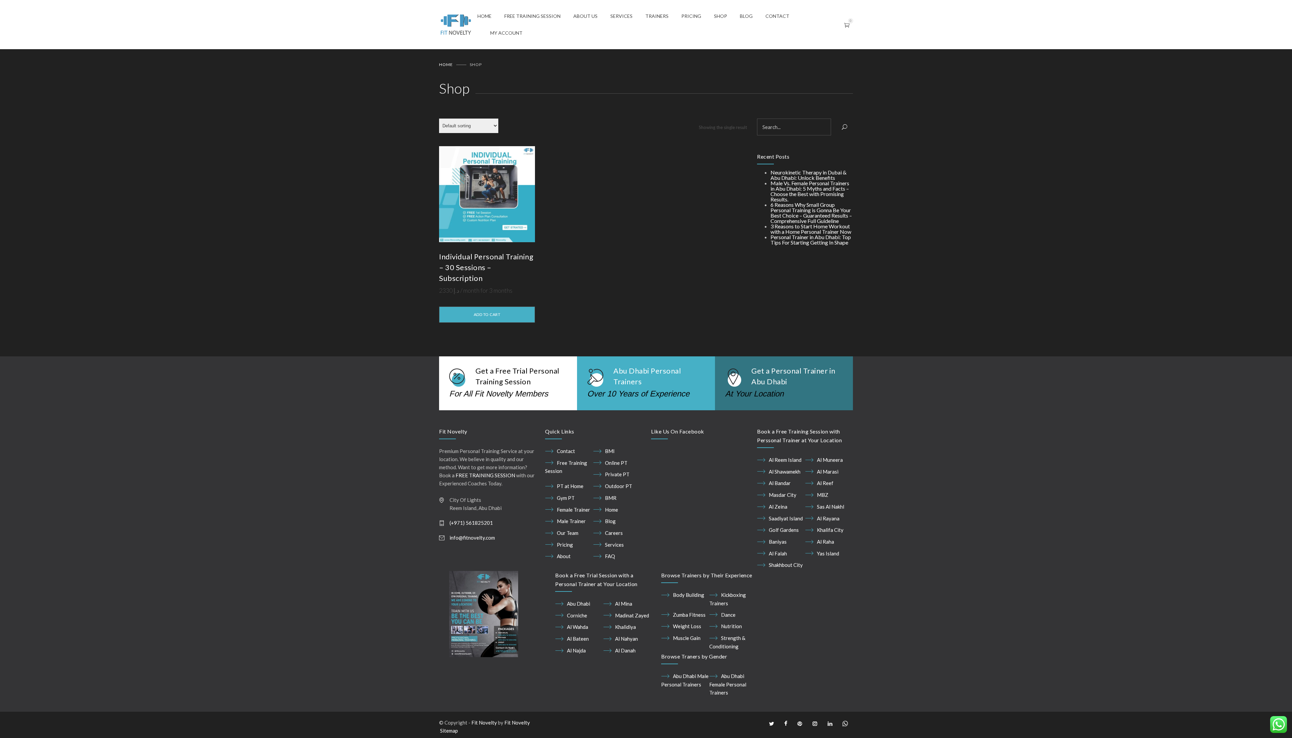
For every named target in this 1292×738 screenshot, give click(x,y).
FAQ (610, 556)
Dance (728, 615)
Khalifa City (830, 530)
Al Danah (625, 650)
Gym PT (566, 498)
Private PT (617, 474)
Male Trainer (571, 521)
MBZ (822, 495)
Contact (566, 451)
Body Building (688, 595)
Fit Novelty (484, 722)
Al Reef (825, 483)
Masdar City (782, 495)
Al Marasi (827, 472)
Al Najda (576, 650)
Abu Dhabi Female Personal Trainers (727, 684)
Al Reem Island (785, 460)
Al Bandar (780, 483)
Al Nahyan (626, 639)
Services (614, 545)
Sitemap (449, 731)
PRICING (691, 16)
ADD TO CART (487, 314)
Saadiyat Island (786, 518)
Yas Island (828, 553)
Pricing (565, 545)
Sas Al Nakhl (830, 507)
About (564, 556)
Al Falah (778, 553)
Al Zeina (778, 507)
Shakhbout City (786, 565)
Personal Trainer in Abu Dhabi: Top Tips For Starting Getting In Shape (810, 240)
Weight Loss (687, 626)
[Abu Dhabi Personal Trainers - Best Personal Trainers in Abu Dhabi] (458, 24)
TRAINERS (657, 16)
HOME (484, 16)
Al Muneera (830, 460)
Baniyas (778, 542)
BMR (610, 498)
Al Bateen (578, 639)
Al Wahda (577, 627)
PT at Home (570, 486)
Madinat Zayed (632, 615)
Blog (610, 521)
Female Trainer (573, 510)
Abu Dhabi (578, 604)
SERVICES (621, 16)
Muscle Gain (687, 638)
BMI (610, 451)
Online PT (616, 463)
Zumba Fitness (689, 615)
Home (446, 64)
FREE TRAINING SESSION (532, 16)
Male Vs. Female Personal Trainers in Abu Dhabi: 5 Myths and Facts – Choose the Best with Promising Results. (809, 191)
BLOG (746, 16)
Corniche (577, 615)
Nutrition (731, 626)
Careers (614, 533)
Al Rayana (828, 518)
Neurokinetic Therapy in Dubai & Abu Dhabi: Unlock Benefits (808, 175)
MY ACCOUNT (506, 33)
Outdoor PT (618, 486)
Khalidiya (625, 627)
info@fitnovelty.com (472, 538)
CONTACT (777, 16)
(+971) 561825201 (471, 523)
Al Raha (825, 542)
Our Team (567, 533)
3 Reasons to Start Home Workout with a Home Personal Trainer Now (810, 229)
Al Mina (623, 604)
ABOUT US (585, 16)
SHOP (720, 16)
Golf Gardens (784, 530)
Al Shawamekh (784, 472)
